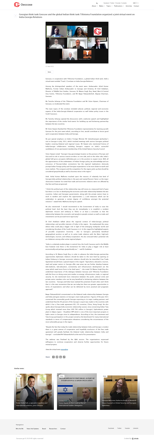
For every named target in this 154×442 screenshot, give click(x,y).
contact (136, 6)
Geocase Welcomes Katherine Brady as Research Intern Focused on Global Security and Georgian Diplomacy (119, 402)
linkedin (124, 3)
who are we (19, 429)
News (49, 72)
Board (44, 429)
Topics (108, 6)
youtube (118, 3)
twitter (112, 3)
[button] (97, 3)
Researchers (53, 429)
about (94, 6)
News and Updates (33, 429)
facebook (106, 3)
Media (101, 6)
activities (129, 6)
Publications (118, 6)
